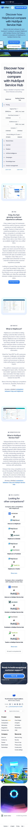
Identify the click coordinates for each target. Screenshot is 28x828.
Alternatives (4, 725)
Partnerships (4, 747)
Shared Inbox (18, 727)
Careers (3, 742)
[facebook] (10, 704)
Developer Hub (5, 730)
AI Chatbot (17, 725)
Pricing (17, 826)
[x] (12, 704)
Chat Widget (18, 720)
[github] (22, 704)
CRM (16, 730)
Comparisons (4, 722)
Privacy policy (18, 744)
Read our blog (18, 737)
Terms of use (18, 742)
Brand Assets (4, 744)
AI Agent (12, 826)
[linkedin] (20, 704)
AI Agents (17, 722)
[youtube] (15, 704)
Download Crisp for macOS (16, 706)
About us (3, 737)
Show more (14, 573)
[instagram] (17, 704)
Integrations (4, 727)
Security (17, 740)
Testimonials (5, 720)
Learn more (8, 169)
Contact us (4, 740)
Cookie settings (18, 749)
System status (7, 815)
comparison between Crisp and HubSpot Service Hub (14, 482)
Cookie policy (18, 747)
